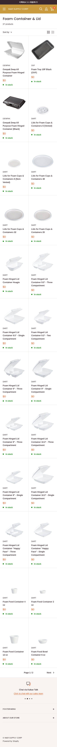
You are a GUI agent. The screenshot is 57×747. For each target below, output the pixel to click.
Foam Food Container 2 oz (42, 603)
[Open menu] (4, 9)
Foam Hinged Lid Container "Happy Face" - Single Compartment (40, 550)
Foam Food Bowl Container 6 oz (39, 653)
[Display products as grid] (48, 32)
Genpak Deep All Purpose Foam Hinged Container (13, 72)
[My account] (46, 9)
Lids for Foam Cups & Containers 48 (41, 177)
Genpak (6, 65)
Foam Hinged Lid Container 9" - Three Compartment (12, 388)
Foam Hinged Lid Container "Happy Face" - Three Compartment (11, 550)
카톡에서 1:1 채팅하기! (28, 2)
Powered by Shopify (11, 741)
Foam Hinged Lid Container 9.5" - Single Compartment (13, 335)
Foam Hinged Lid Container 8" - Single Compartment (13, 495)
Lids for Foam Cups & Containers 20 (41, 230)
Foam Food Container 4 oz (14, 603)
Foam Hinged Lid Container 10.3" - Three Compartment (42, 441)
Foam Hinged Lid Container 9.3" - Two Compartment (41, 335)
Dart (33, 119)
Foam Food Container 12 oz (13, 653)
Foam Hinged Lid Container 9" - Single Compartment (41, 388)
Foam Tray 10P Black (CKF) (41, 71)
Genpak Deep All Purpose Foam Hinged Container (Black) (13, 125)
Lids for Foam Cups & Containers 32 (13, 230)
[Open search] (40, 9)
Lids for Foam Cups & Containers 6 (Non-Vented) (13, 179)
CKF (33, 65)
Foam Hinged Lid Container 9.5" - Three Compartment (41, 282)
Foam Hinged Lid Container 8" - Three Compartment (12, 441)
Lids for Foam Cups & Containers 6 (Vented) (41, 124)
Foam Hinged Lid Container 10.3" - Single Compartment (42, 495)
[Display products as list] (53, 32)
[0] (52, 9)
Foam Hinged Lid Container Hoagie (11, 280)
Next (49, 672)
